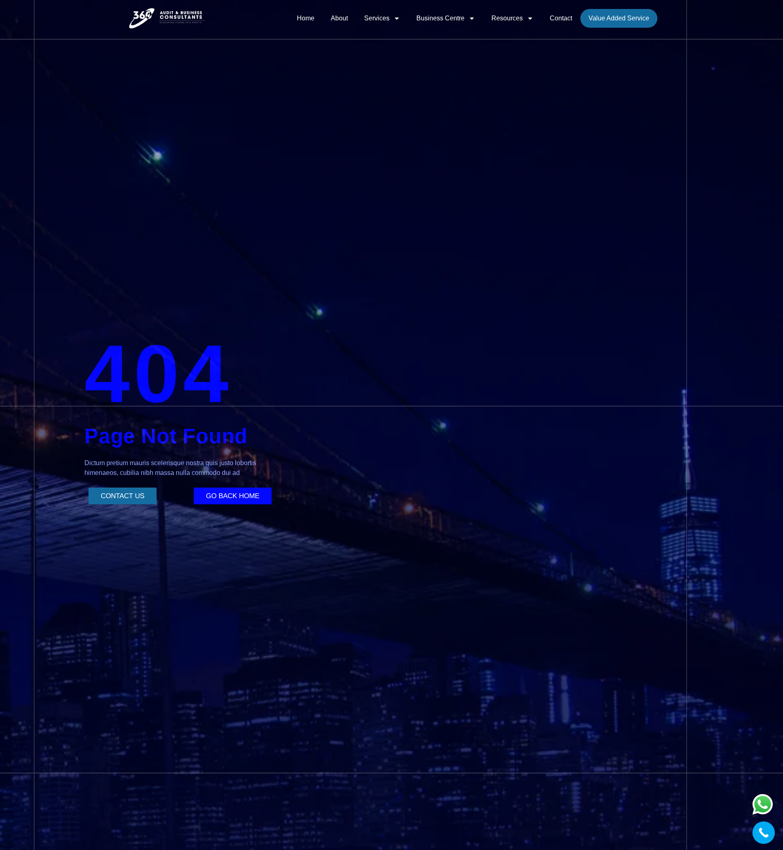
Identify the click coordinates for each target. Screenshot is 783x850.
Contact (561, 18)
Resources (507, 18)
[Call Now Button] (763, 832)
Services (376, 18)
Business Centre (440, 18)
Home (305, 18)
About (339, 18)
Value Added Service (618, 18)
